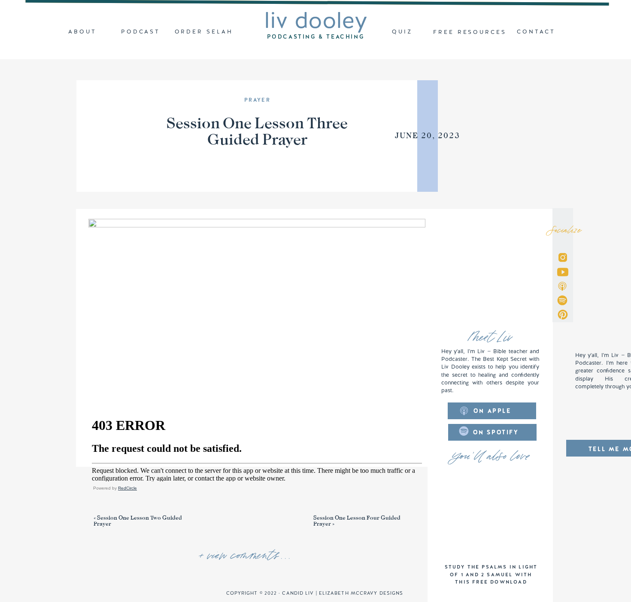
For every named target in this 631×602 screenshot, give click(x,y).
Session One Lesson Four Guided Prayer (356, 520)
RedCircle (127, 488)
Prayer (257, 100)
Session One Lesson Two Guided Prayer (138, 520)
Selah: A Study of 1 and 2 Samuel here (330, 577)
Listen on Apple (114, 503)
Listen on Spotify (174, 503)
